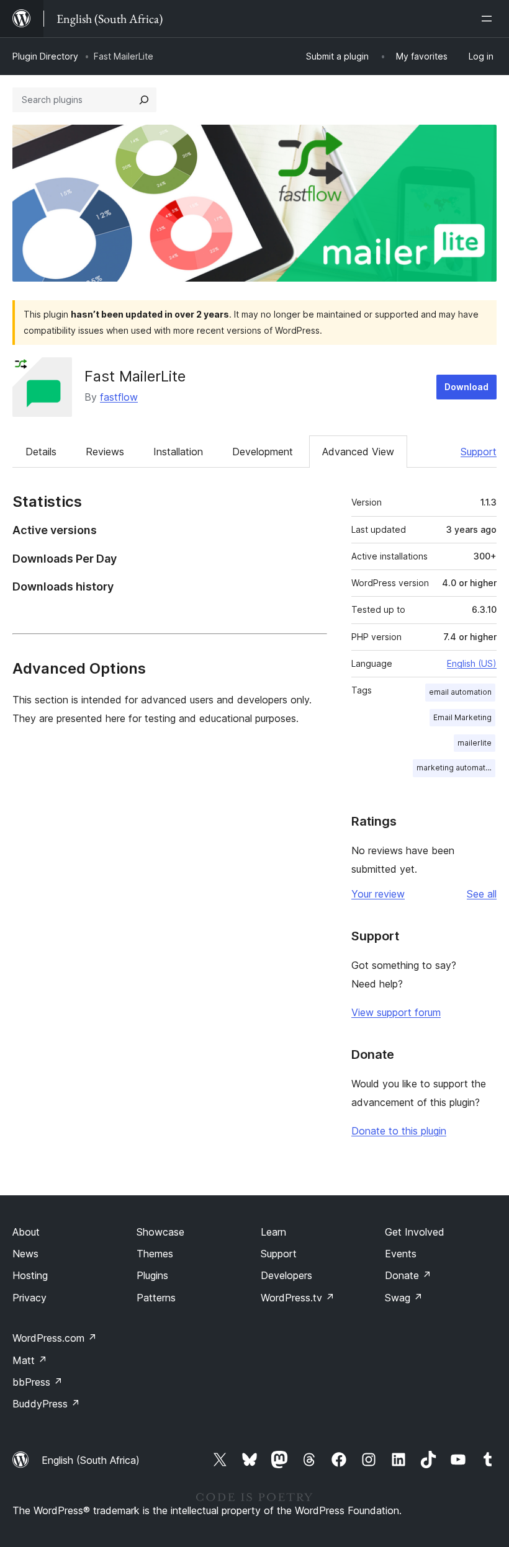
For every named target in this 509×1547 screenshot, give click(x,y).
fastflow (119, 397)
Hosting (30, 1275)
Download (466, 386)
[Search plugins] (144, 99)
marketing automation (456, 767)
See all (482, 894)
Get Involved (414, 1232)
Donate (408, 1275)
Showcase (160, 1232)
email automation (460, 692)
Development (262, 451)
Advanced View (358, 451)
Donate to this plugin (398, 1131)
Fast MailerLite (135, 376)
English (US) (472, 663)
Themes (155, 1253)
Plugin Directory (45, 56)
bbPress (37, 1382)
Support (479, 451)
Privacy (29, 1297)
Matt (29, 1360)
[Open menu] (489, 18)
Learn (273, 1232)
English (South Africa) (91, 1460)
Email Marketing (462, 717)
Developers (286, 1275)
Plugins (152, 1275)
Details (40, 451)
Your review (378, 894)
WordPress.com (54, 1338)
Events (401, 1253)
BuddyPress (46, 1404)
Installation (178, 451)
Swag (404, 1297)
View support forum (396, 1012)
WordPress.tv (298, 1297)
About (26, 1232)
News (25, 1253)
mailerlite (474, 742)
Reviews (105, 451)
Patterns (156, 1297)
